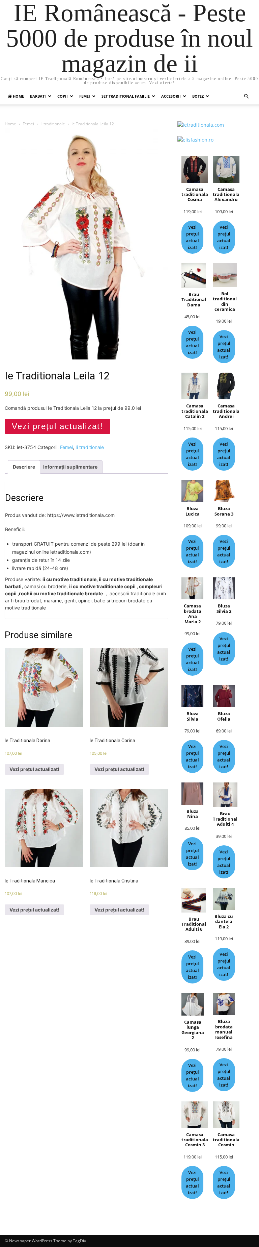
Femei (84, 96)
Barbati (38, 96)
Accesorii (171, 96)
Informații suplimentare (70, 467)
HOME (18, 96)
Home (10, 124)
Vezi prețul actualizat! (57, 426)
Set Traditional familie (126, 96)
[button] (246, 96)
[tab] (24, 467)
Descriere (24, 467)
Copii (62, 96)
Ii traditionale (52, 124)
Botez (198, 96)
